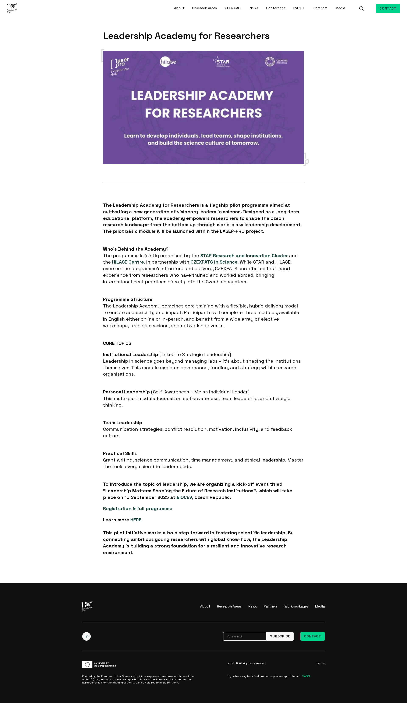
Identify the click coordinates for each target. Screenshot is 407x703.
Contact (388, 8)
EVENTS (299, 8)
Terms (320, 663)
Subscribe (280, 636)
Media (340, 8)
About (179, 8)
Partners (321, 8)
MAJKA (306, 676)
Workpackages (296, 606)
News (254, 8)
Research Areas (204, 8)
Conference (275, 8)
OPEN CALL (233, 8)
